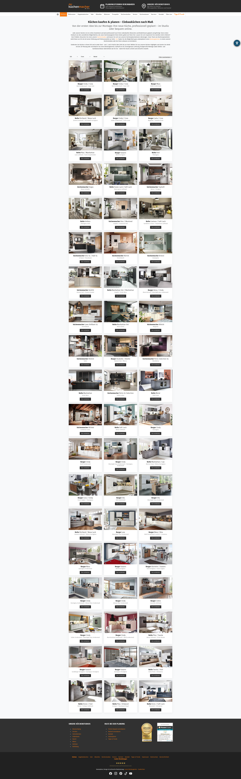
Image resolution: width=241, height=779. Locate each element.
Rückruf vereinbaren (114, 731)
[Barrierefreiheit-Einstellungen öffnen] (237, 43)
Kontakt (110, 734)
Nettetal (74, 744)
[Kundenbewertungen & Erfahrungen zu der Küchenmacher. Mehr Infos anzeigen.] (165, 732)
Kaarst (74, 739)
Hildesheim (75, 736)
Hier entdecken (85, 89)
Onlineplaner (112, 736)
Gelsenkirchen (76, 734)
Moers (74, 741)
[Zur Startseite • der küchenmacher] (79, 6)
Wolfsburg (75, 746)
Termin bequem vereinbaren (116, 729)
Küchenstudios (101, 37)
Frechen (74, 731)
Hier (117, 39)
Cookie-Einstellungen (120, 759)
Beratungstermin (155, 39)
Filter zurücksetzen (164, 57)
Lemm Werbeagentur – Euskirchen (134, 769)
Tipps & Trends (112, 739)
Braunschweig (76, 729)
